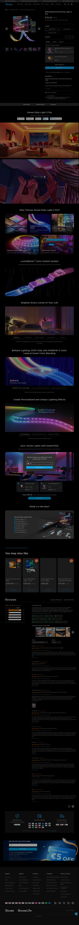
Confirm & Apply (39, 467)
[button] (39, 463)
